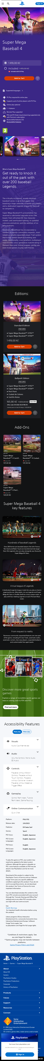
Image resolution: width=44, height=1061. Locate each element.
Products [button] (7, 993)
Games (12, 963)
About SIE (6, 972)
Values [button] (6, 998)
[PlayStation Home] (22, 3)
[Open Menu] (3, 3)
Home (5, 963)
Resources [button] (7, 1008)
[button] (14, 122)
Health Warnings (11, 908)
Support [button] (6, 1003)
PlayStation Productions (11, 981)
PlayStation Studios (9, 978)
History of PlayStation (10, 987)
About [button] (6, 969)
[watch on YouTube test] (33, 153)
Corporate (6, 984)
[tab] (17, 732)
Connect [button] (6, 1013)
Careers (6, 975)
